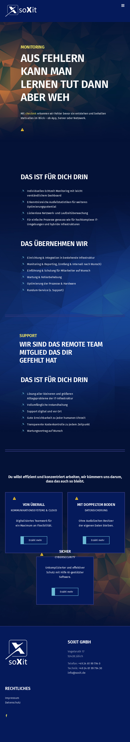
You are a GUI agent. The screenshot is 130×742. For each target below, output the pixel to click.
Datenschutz (13, 702)
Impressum (12, 698)
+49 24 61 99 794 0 (89, 663)
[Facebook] (6, 715)
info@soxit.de (76, 672)
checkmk (31, 113)
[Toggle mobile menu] (123, 5)
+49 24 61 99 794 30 (90, 668)
